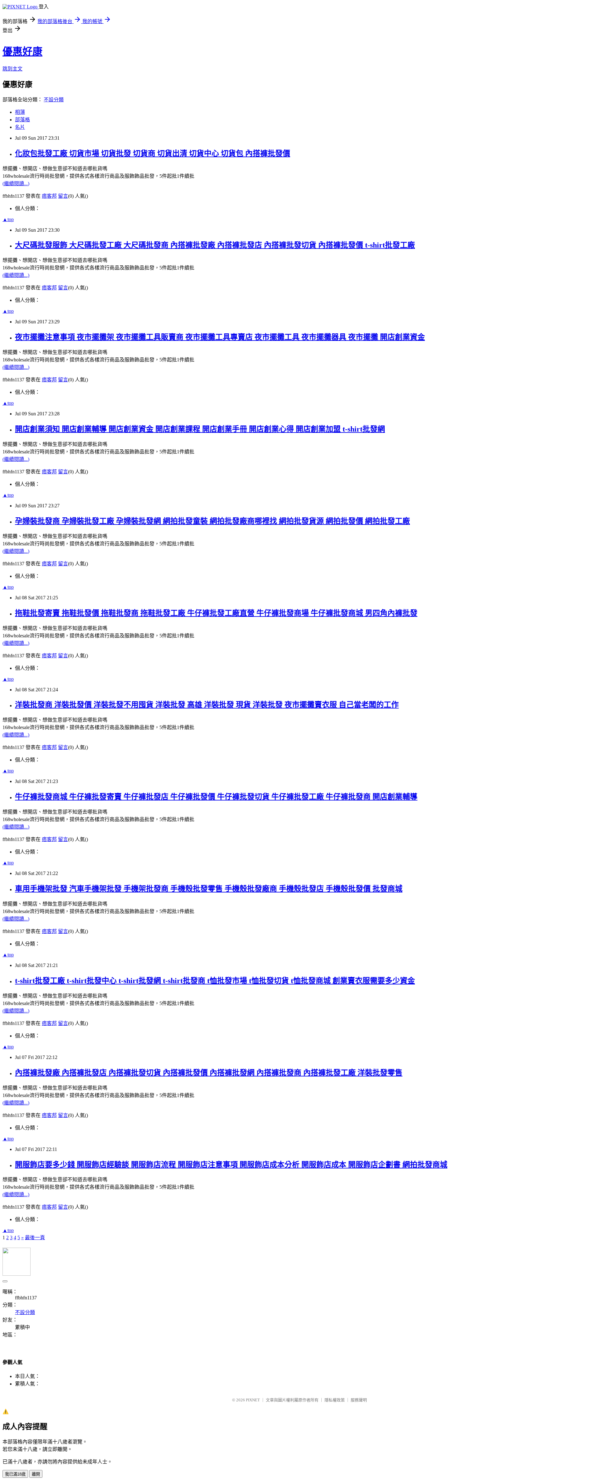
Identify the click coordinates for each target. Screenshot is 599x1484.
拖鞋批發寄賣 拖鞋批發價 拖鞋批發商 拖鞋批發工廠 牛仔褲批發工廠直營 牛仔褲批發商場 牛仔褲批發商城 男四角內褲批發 (216, 613)
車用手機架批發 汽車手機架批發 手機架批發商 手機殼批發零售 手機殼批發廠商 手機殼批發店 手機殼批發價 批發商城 (208, 889)
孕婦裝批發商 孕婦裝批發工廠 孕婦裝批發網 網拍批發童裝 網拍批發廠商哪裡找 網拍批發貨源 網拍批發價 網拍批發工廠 (212, 521)
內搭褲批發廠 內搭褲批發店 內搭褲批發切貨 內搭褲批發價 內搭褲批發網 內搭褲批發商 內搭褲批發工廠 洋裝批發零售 (208, 1073)
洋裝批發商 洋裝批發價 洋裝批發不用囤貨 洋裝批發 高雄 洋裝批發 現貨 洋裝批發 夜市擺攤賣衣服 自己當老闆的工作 (207, 705)
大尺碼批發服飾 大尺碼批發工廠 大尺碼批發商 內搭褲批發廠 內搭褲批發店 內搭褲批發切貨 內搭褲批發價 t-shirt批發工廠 (215, 245)
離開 (36, 1474)
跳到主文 (12, 68)
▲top (8, 219)
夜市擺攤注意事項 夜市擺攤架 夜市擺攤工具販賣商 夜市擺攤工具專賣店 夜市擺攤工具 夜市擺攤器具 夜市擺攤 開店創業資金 (220, 337)
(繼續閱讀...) (15, 183)
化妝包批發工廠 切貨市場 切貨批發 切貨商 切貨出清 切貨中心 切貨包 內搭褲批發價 (152, 153)
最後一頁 (35, 1237)
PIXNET (253, 1400)
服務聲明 (359, 1400)
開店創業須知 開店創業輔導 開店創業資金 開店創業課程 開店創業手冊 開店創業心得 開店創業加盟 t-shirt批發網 (200, 429)
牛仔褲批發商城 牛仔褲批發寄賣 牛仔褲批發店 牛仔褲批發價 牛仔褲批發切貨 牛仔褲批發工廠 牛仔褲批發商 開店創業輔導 (216, 797)
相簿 (20, 112)
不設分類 (54, 99)
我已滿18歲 (15, 1474)
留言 (63, 196)
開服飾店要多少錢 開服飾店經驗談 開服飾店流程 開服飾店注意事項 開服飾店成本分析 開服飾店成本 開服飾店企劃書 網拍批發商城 (231, 1165)
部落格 (22, 119)
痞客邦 (49, 196)
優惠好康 (22, 51)
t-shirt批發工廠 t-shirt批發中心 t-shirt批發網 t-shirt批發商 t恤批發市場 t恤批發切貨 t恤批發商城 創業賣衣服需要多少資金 (215, 981)
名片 (20, 127)
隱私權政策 (334, 1400)
